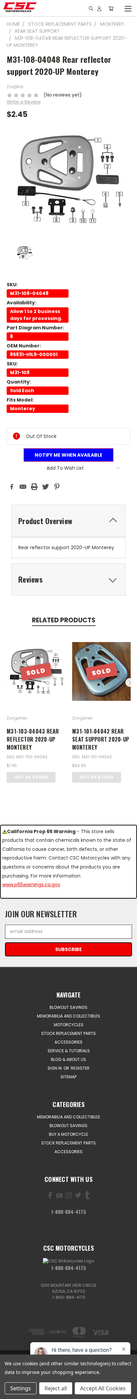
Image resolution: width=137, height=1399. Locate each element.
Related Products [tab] (63, 620)
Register (80, 1068)
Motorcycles (68, 1025)
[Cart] (110, 8)
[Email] (23, 486)
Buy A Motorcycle (68, 1134)
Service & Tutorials (69, 1051)
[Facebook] (11, 486)
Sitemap (68, 1077)
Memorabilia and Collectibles (68, 1016)
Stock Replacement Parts (68, 1033)
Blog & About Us (68, 1059)
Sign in (55, 1068)
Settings (20, 1388)
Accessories (68, 1042)
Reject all (56, 1388)
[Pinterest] (57, 486)
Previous (7, 682)
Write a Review (24, 102)
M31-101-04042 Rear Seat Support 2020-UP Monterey (100, 739)
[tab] (68, 521)
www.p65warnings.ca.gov (31, 884)
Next (129, 682)
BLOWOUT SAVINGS (68, 1007)
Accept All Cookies (103, 1388)
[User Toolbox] (99, 8)
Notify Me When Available (68, 455)
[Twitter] (45, 486)
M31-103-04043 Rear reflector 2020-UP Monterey (33, 739)
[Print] (34, 486)
